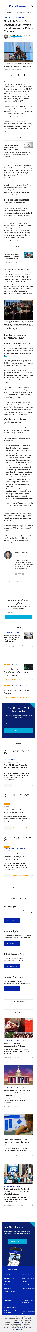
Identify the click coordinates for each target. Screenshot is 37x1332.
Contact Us (26, 1274)
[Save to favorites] (18, 75)
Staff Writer (17, 557)
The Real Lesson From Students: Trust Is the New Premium (16, 672)
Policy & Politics (19, 12)
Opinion (17, 143)
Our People (7, 1285)
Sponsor (17, 666)
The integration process (12, 121)
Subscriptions (8, 1300)
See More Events (18, 888)
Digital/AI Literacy (18, 581)
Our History (7, 1281)
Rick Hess (7, 1106)
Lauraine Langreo (16, 35)
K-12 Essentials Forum (11, 762)
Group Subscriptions (10, 1307)
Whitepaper (8, 687)
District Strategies (18, 585)
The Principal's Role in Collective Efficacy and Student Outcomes (14, 857)
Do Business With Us (29, 1297)
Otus (27, 875)
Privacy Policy (19, 1322)
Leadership (10, 12)
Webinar (7, 806)
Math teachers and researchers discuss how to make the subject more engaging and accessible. (17, 154)
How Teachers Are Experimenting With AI (14, 1044)
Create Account (18, 1241)
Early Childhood (10, 759)
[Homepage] (18, 6)
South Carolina (17, 589)
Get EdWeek (8, 1297)
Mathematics (8, 143)
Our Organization (9, 1278)
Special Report (9, 252)
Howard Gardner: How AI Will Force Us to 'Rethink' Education (17, 1092)
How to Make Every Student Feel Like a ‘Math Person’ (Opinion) (12, 147)
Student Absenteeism (18, 804)
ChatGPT (11, 84)
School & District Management (15, 848)
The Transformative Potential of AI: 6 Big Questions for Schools (11, 257)
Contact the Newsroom (29, 1288)
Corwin (28, 828)
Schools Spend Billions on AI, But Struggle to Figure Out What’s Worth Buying (12, 638)
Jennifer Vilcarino (9, 1156)
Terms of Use (23, 1327)
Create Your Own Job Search (18, 1001)
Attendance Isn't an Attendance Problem (13, 810)
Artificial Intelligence (14, 18)
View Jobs (11, 920)
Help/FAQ (25, 1281)
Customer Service (27, 1285)
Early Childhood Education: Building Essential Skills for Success (16, 767)
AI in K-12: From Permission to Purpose (17, 691)
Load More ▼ (18, 1217)
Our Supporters (8, 1288)
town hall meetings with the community (18, 429)
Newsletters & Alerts (10, 1304)
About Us (7, 1274)
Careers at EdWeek (9, 1291)
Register (7, 785)
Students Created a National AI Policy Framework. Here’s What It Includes (16, 1191)
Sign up (18, 730)
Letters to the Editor (28, 1278)
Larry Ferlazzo (8, 1057)
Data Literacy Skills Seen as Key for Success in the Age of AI (16, 1142)
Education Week (25, 557)
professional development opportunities (18, 515)
